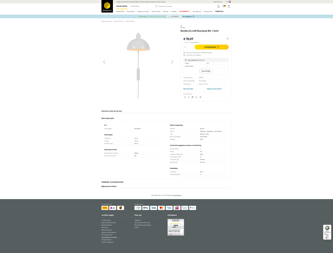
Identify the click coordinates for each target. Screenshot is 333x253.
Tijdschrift (135, 6)
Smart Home (156, 11)
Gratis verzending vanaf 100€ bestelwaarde (199, 52)
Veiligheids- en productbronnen (112, 182)
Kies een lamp (206, 71)
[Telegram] (200, 97)
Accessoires (208, 11)
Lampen (174, 11)
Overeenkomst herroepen (109, 237)
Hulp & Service (217, 2)
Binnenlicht (120, 11)
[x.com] (188, 97)
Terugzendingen (106, 239)
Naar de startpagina (106, 21)
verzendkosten (176, 195)
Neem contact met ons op (142, 222)
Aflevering (104, 227)
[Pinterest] (192, 97)
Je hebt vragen (106, 220)
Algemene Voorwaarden (108, 232)
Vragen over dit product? (214, 89)
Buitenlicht (131, 11)
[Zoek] (156, 6)
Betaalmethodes (106, 225)
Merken (165, 11)
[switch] (327, 238)
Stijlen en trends (143, 11)
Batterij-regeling (106, 230)
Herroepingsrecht (106, 235)
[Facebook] (185, 97)
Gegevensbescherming (108, 222)
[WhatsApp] (196, 97)
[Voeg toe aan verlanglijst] (228, 39)
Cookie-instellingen (107, 242)
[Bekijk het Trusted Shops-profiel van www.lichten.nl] (183, 227)
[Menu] (330, 226)
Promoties (219, 11)
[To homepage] (107, 6)
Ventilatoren (197, 11)
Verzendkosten (194, 42)
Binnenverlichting (119, 21)
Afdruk (137, 227)
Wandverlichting (130, 21)
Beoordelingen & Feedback (143, 225)
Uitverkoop (184, 11)
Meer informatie (188, 89)
